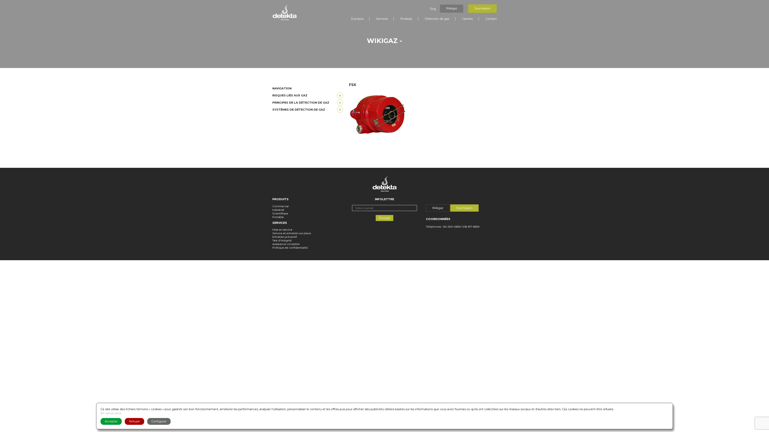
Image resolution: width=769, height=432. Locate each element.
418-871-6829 (471, 226)
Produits (406, 19)
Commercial (280, 206)
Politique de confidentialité (290, 247)
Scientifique (280, 213)
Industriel (278, 209)
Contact (491, 19)
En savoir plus (111, 413)
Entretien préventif (284, 236)
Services (382, 19)
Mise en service (282, 229)
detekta (284, 12)
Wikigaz (451, 8)
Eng (433, 9)
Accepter (111, 421)
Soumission (482, 8)
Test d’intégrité (282, 240)
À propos (357, 19)
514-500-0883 (452, 226)
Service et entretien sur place (291, 233)
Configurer (158, 421)
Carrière (467, 19)
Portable (278, 217)
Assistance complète (286, 244)
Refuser (134, 421)
